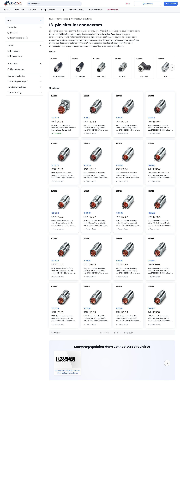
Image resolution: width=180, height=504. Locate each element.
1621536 (119, 308)
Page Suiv (128, 333)
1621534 (55, 308)
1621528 (119, 213)
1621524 (119, 165)
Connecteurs (62, 19)
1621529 (151, 213)
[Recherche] (29, 3)
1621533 (151, 260)
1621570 (55, 117)
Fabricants (19, 10)
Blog (62, 10)
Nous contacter (95, 10)
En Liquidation (112, 10)
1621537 (151, 308)
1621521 (151, 117)
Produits (7, 10)
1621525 (151, 165)
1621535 (87, 308)
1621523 (87, 165)
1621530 (55, 260)
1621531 (87, 260)
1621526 (55, 213)
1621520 (119, 117)
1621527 (87, 213)
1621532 (119, 260)
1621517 (87, 117)
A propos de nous (48, 10)
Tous (51, 19)
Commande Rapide (76, 10)
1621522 (55, 165)
